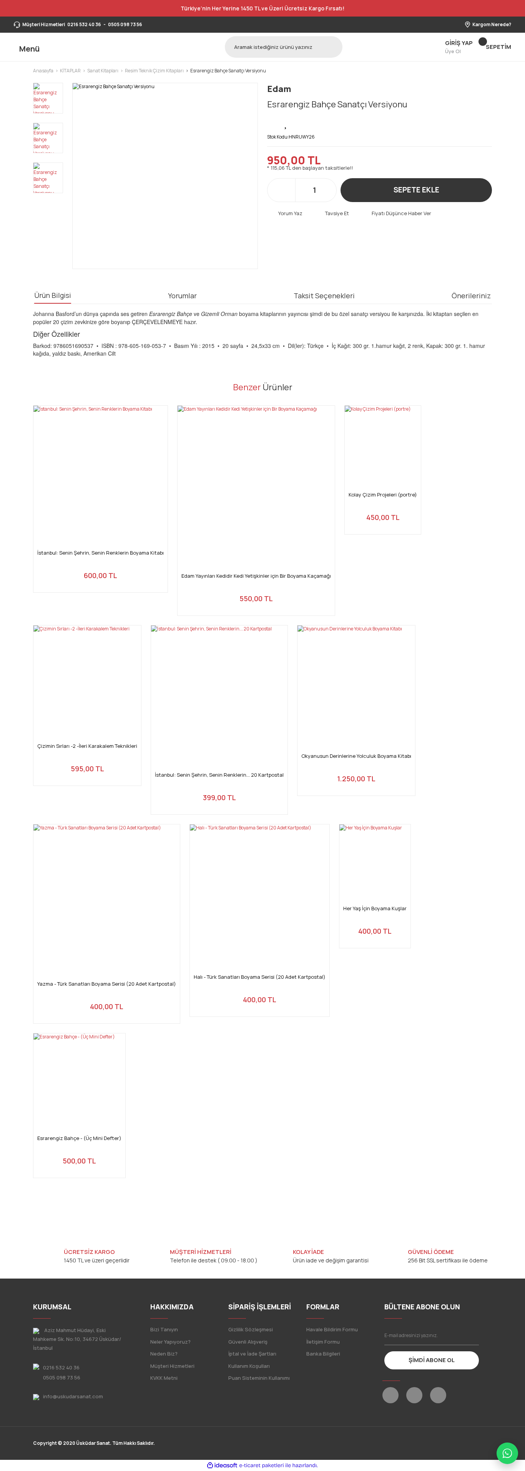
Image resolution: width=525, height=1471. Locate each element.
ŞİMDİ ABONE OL (432, 1360)
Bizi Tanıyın (164, 1329)
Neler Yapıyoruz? (170, 1341)
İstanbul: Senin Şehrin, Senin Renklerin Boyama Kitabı (100, 553)
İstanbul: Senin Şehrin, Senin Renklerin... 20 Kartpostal (219, 775)
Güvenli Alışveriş (247, 1341)
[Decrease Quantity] (302, 190)
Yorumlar (182, 295)
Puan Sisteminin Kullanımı (259, 1377)
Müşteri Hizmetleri (172, 1365)
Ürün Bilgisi (52, 295)
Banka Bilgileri (323, 1353)
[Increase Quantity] (327, 190)
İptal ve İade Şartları (252, 1353)
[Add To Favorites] (286, 123)
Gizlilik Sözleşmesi (250, 1329)
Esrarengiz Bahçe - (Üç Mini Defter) (79, 1138)
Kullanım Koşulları (249, 1365)
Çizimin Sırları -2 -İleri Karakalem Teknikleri (87, 746)
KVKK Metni (164, 1377)
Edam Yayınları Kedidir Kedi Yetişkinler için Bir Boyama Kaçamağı (256, 576)
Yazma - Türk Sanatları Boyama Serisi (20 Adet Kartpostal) (106, 984)
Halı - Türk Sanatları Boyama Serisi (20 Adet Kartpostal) (260, 977)
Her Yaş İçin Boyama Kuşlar (375, 908)
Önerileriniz (471, 295)
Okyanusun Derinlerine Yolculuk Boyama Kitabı (356, 756)
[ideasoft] (222, 1465)
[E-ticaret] (261, 1465)
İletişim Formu (323, 1341)
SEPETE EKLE (416, 190)
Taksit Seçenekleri (324, 295)
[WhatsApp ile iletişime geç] (507, 1453)
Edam (279, 89)
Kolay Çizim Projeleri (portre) (383, 494)
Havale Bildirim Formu (332, 1329)
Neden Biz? (164, 1353)
